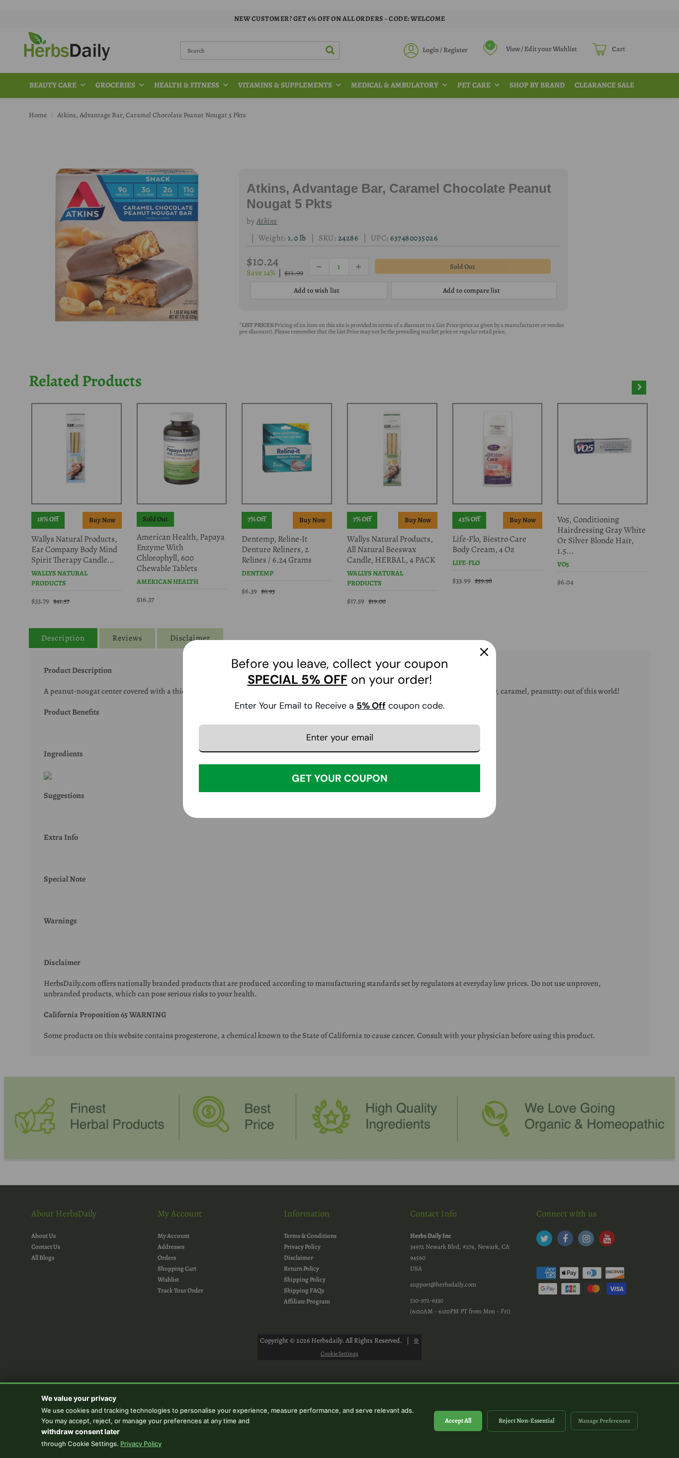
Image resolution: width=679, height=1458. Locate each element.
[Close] (484, 652)
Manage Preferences (604, 1421)
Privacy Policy (141, 1444)
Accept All (458, 1420)
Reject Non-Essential (526, 1420)
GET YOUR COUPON (340, 778)
